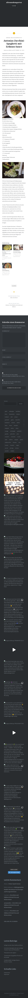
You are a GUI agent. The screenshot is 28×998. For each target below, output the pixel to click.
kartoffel (18, 419)
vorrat (6, 448)
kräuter (13, 422)
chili (11, 417)
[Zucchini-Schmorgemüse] (7, 265)
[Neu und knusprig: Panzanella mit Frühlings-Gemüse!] (14, 816)
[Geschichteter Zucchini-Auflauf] (18, 247)
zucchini (14, 285)
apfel (6, 411)
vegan (17, 445)
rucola (18, 436)
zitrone (17, 448)
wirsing (11, 448)
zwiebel (12, 451)
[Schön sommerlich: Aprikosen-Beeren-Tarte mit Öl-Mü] (14, 629)
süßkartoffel (8, 442)
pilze (18, 434)
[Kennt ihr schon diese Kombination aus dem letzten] (14, 836)
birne (6, 414)
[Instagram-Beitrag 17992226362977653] (14, 733)
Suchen (6, 401)
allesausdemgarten (14, 2)
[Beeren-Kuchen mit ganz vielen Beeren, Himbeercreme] (14, 463)
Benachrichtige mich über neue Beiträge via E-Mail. (11, 382)
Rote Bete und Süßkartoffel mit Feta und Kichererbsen (11, 897)
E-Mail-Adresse (7, 357)
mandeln (16, 425)
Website (4, 364)
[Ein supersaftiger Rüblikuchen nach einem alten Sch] (14, 795)
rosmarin (7, 436)
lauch (6, 425)
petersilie (12, 434)
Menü (14, 5)
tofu (19, 442)
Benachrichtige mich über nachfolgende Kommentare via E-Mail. (13, 375)
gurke (12, 419)
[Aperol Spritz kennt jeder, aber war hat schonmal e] (14, 670)
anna (10, 50)
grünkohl (7, 419)
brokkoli (7, 417)
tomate (6, 445)
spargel (16, 439)
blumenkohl (12, 414)
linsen (10, 425)
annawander (7, 903)
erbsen (16, 417)
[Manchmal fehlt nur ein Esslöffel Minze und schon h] (14, 712)
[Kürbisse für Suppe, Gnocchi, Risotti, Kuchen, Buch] (14, 567)
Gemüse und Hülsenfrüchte (14, 37)
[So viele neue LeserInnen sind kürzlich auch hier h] (14, 608)
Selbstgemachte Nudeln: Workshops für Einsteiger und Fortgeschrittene (14, 889)
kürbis (18, 422)
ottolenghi (12, 431)
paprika (6, 434)
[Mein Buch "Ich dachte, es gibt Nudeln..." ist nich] (14, 857)
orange (6, 431)
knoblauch (7, 422)
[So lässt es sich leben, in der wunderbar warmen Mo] (14, 505)
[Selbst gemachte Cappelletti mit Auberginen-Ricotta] (14, 484)
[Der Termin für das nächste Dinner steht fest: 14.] (14, 587)
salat (6, 439)
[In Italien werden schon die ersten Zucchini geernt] (14, 525)
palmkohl (19, 431)
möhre (12, 428)
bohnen (18, 414)
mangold (7, 428)
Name (4, 350)
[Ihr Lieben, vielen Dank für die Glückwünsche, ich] (14, 774)
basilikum (18, 411)
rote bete (13, 436)
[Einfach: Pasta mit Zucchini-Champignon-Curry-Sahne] (7, 247)
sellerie (11, 439)
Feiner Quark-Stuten (14, 884)
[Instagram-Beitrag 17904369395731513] (14, 650)
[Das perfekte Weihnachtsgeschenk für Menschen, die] (14, 546)
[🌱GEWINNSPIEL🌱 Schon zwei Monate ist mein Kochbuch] (14, 753)
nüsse (17, 428)
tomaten (12, 445)
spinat (21, 439)
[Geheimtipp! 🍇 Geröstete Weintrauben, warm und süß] (14, 691)
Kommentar (6, 331)
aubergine (11, 411)
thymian (15, 442)
